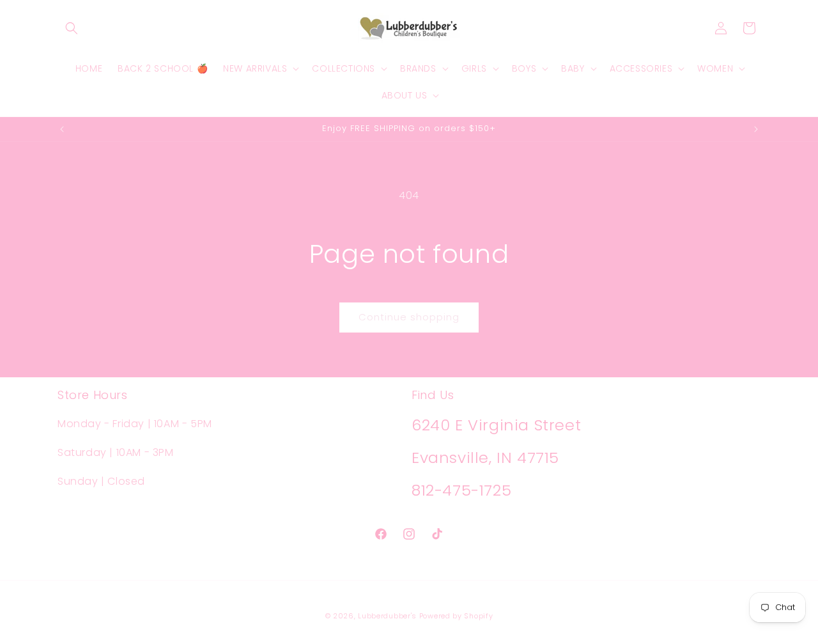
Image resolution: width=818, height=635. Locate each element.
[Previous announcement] (62, 129)
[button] (72, 28)
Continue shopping (409, 317)
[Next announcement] (756, 129)
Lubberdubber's (387, 616)
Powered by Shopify (456, 616)
